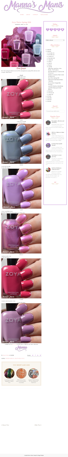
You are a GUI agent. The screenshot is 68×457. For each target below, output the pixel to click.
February (50, 92)
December (50, 53)
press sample (10, 358)
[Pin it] (40, 355)
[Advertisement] (55, 194)
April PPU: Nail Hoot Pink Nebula (55, 86)
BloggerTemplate (41, 455)
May (49, 65)
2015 (48, 99)
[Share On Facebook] (35, 355)
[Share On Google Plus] (38, 355)
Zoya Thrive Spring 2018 (53, 78)
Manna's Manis (30, 455)
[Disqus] (21, 407)
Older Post (37, 425)
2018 (48, 51)
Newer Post (5, 425)
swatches (18, 358)
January (50, 94)
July (49, 61)
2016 (48, 97)
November (50, 54)
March (49, 91)
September (50, 58)
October (50, 56)
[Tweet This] (33, 355)
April (49, 66)
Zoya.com (14, 344)
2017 (48, 96)
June (49, 63)
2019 (48, 49)
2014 (48, 101)
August (49, 59)
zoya (23, 358)
